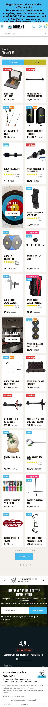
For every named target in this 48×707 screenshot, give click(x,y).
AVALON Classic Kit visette (34, 257)
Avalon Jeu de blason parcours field (35, 345)
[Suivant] (43, 580)
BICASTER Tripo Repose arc (35, 501)
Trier (36, 62)
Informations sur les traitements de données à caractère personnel (24, 604)
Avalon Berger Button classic (12, 170)
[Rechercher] (45, 33)
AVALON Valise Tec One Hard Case (35, 383)
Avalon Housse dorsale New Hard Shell (34, 301)
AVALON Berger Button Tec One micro (35, 170)
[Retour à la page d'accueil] (16, 26)
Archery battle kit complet (11, 132)
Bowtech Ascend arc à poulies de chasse (35, 539)
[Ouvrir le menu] (2, 26)
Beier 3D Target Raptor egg (12, 458)
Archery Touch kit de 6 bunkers (35, 132)
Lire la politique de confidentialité (13, 696)
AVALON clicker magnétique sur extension (10, 301)
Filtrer (14, 62)
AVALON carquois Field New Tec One (35, 214)
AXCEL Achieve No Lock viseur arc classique (35, 420)
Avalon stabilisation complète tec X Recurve (11, 383)
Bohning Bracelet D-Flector (12, 539)
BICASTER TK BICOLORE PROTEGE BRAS (12, 501)
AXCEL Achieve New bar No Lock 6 (11, 420)
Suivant (23, 557)
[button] (24, 650)
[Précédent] (5, 580)
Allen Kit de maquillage (8, 95)
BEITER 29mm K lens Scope (34, 458)
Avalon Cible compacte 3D (9, 257)
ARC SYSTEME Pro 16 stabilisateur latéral (35, 95)
